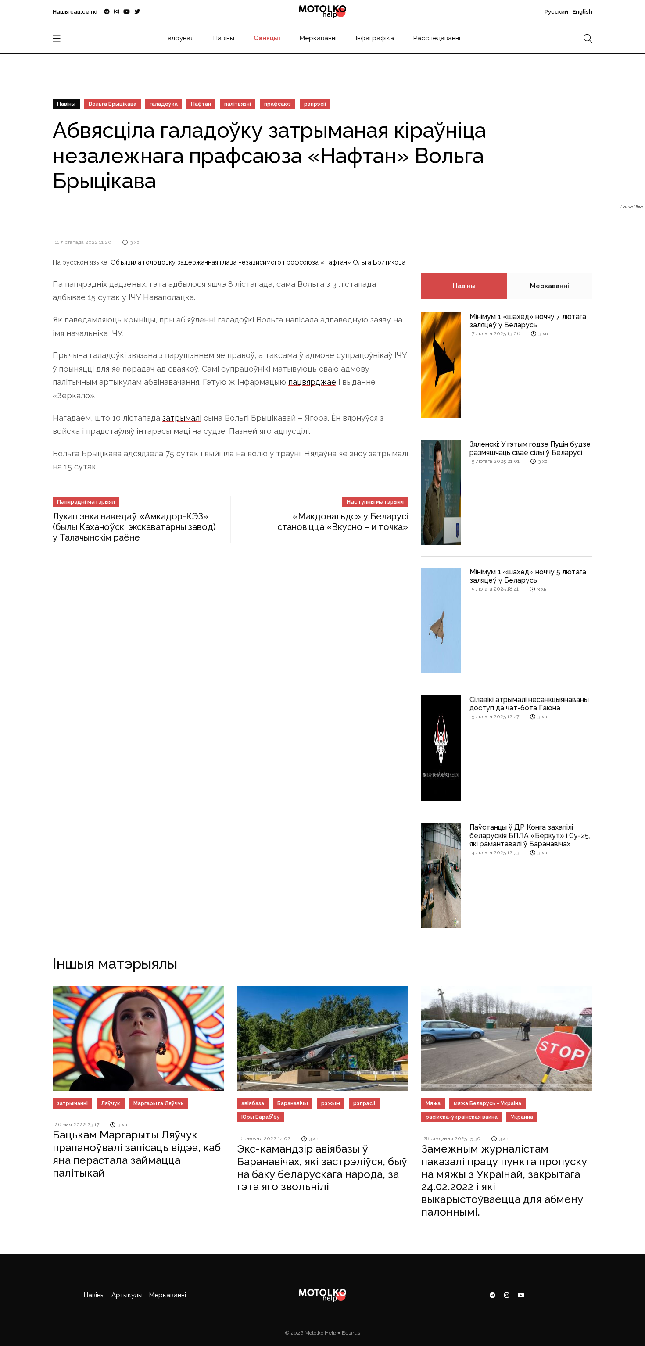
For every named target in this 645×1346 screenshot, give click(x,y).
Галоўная (179, 38)
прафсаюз (277, 104)
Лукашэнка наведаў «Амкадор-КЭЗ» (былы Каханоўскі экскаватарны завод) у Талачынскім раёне (134, 527)
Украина (522, 1117)
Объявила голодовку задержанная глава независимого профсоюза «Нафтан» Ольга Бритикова (258, 262)
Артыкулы (127, 1295)
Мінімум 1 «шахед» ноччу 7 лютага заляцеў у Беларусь (527, 320)
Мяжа (433, 1103)
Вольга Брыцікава (112, 104)
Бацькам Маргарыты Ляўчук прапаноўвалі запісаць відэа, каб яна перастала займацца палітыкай (137, 1153)
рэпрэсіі (315, 104)
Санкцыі (267, 38)
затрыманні (72, 1103)
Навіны (223, 38)
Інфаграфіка (375, 38)
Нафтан (201, 104)
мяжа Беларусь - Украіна (487, 1103)
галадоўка (164, 104)
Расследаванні (436, 38)
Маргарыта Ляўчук (158, 1103)
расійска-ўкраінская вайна (462, 1117)
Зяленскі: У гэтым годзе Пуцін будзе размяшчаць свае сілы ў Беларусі (530, 448)
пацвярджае (312, 382)
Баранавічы (292, 1103)
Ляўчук (110, 1103)
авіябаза (252, 1103)
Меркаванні (318, 38)
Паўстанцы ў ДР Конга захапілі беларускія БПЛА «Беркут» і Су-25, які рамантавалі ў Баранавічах (529, 835)
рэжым (330, 1103)
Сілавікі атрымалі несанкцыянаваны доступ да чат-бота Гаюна (529, 703)
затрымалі (181, 417)
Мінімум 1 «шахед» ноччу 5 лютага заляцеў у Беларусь (527, 576)
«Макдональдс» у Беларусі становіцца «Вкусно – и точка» (342, 521)
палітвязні (237, 104)
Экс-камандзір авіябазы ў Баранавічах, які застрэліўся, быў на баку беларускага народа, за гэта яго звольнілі (322, 1167)
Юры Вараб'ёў (260, 1117)
